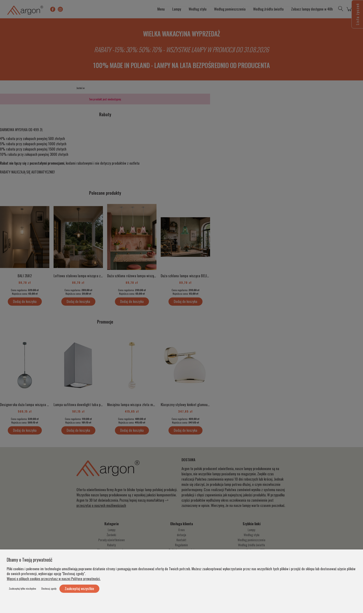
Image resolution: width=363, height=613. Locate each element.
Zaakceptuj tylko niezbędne (22, 588)
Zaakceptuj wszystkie (79, 588)
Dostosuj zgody (49, 588)
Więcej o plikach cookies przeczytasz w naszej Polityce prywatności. (53, 578)
